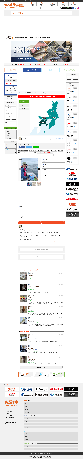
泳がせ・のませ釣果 (22, 152)
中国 (15, 90)
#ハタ (33, 241)
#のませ (44, 241)
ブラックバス (8, 124)
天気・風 (23, 105)
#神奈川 (24, 241)
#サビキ (36, 241)
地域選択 (7, 135)
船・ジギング (8, 107)
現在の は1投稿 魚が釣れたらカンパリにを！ (42, 64)
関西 (11, 90)
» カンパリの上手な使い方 (9, 417)
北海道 (6, 88)
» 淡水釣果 (7, 413)
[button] (39, 169)
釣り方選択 (8, 133)
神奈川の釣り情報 (33, 150)
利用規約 (39, 453)
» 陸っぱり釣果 (7, 409)
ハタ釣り (48, 150)
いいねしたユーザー (59, 138)
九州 (11, 92)
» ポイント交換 (7, 420)
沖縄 (15, 92)
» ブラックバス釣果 (8, 415)
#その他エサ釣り (55, 241)
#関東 (20, 241)
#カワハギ (49, 241)
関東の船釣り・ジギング (32, 92)
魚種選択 (7, 131)
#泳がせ (40, 241)
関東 (15, 88)
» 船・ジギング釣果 (8, 411)
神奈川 (42, 92)
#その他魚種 (29, 241)
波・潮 (23, 108)
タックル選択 (8, 138)
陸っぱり (7, 105)
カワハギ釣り (54, 150)
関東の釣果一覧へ (41, 367)
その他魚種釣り (41, 150)
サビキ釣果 (61, 150)
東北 (11, 88)
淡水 (6, 122)
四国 (7, 92)
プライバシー (44, 453)
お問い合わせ (49, 453)
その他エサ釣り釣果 (32, 152)
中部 (7, 90)
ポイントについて (34, 453)
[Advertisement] (41, 26)
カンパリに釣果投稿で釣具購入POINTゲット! (41, 96)
